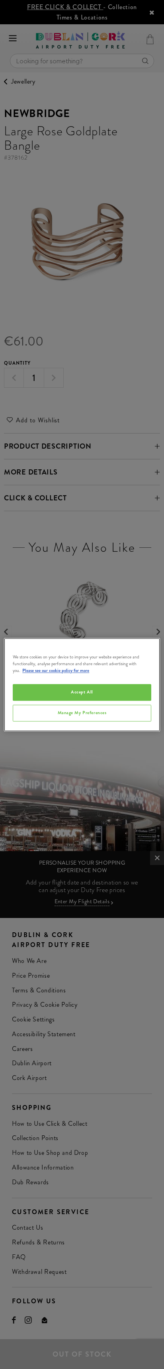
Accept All (82, 692)
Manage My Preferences (82, 712)
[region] (82, 684)
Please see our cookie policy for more (55, 670)
